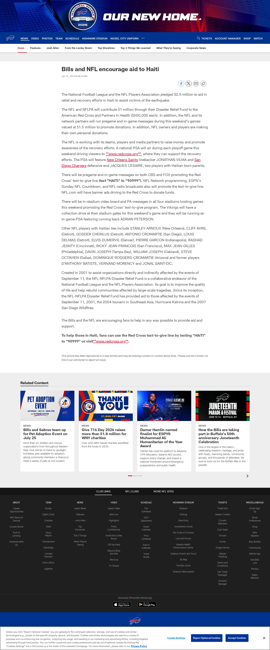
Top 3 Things (80, 535)
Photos (254, 568)
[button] (130, 476)
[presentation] (248, 476)
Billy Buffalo (255, 541)
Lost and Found (183, 538)
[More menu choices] (142, 38)
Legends (48, 568)
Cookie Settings (176, 637)
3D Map (183, 559)
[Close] (264, 638)
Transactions (48, 541)
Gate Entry (183, 520)
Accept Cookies (237, 637)
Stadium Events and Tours (183, 553)
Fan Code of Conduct (183, 532)
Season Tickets (222, 514)
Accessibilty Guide (183, 526)
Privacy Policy (139, 646)
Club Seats (222, 529)
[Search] (198, 38)
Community (255, 547)
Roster (48, 508)
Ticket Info (222, 508)
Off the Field (114, 544)
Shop (255, 526)
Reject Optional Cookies (206, 637)
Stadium (183, 508)
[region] (135, 638)
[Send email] (196, 85)
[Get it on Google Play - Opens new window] (147, 606)
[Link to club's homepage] (10, 38)
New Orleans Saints (122, 159)
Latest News (80, 508)
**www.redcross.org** (123, 153)
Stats (48, 526)
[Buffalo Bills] (135, 621)
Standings (48, 547)
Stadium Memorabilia (183, 571)
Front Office (48, 562)
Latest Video (114, 508)
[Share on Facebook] (181, 85)
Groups (222, 535)
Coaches (48, 520)
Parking (183, 514)
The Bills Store (183, 565)
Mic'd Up (114, 559)
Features (80, 514)
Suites (222, 541)
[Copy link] (203, 84)
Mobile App (254, 553)
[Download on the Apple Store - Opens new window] (122, 605)
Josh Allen (80, 520)
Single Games (222, 547)
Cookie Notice (16, 526)
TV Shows (114, 565)
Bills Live (114, 514)
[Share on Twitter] (189, 85)
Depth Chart (48, 514)
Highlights (114, 520)
